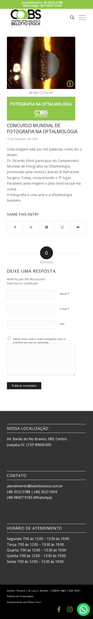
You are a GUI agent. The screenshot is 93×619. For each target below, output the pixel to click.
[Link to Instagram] (69, 609)
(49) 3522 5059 (45, 491)
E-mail (64, 309)
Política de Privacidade (20, 596)
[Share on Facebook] (15, 227)
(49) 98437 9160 (19, 497)
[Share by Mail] (78, 227)
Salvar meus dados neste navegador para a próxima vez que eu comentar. (39, 340)
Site (62, 323)
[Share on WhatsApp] (62, 227)
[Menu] (80, 17)
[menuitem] (70, 17)
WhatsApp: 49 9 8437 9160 (42, 5)
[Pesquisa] (70, 17)
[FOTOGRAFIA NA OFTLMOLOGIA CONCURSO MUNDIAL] (41, 78)
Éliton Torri (34, 602)
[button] (83, 609)
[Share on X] (31, 227)
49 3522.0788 (53, 2)
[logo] (38, 17)
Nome (64, 294)
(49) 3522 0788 (18, 491)
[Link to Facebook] (59, 609)
